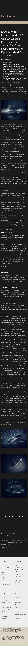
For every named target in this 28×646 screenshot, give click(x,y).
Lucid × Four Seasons (7, 607)
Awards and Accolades (20, 614)
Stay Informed (18, 580)
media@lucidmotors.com (7, 269)
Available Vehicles (6, 584)
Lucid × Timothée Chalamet (6, 610)
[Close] (26, 628)
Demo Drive (4, 587)
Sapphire (4, 577)
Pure (3, 570)
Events (16, 609)
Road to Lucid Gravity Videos (20, 570)
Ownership (17, 597)
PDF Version (6, 59)
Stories (3, 613)
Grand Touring (5, 574)
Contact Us (18, 605)
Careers (3, 605)
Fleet (3, 579)
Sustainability (5, 621)
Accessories (18, 602)
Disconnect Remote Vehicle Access (19, 617)
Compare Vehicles (6, 567)
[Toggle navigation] (25, 22)
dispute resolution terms (8, 639)
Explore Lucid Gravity (20, 565)
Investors (4, 618)
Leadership (4, 600)
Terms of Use (17, 638)
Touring (3, 572)
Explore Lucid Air (6, 565)
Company (4, 597)
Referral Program (19, 600)
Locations (17, 607)
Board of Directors (6, 602)
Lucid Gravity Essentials (18, 577)
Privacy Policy (16, 637)
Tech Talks (4, 616)
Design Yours (5, 582)
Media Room (18, 612)
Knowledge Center (19, 621)
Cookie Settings (14, 643)
